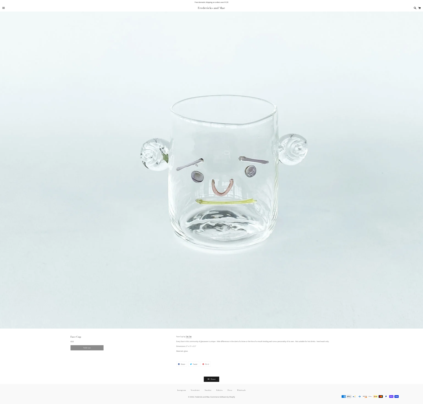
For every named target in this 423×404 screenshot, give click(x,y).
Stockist (208, 390)
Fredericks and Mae (211, 8)
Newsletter (195, 390)
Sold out (87, 347)
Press (230, 390)
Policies (219, 390)
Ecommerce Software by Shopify (222, 397)
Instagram (181, 390)
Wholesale (241, 390)
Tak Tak (189, 336)
